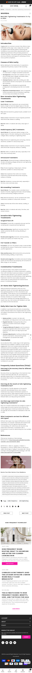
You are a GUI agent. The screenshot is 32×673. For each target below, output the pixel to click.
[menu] (2, 6)
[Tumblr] (10, 506)
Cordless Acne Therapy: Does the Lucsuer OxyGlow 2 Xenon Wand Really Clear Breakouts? (16, 576)
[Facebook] (1, 506)
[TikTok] (10, 642)
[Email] (15, 506)
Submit (26, 637)
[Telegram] (12, 506)
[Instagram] (6, 642)
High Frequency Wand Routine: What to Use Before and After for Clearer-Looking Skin (15, 552)
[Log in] (26, 6)
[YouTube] (14, 642)
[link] (9, 671)
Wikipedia (8, 9)
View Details (9, 563)
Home (2, 9)
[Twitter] (4, 506)
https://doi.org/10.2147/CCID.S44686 (11, 452)
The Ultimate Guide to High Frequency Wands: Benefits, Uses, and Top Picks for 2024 (15, 595)
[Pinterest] (7, 506)
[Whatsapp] (18, 506)
